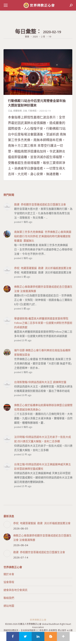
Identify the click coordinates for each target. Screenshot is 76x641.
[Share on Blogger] (50, 636)
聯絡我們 (9, 598)
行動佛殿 (32, 110)
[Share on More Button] (63, 636)
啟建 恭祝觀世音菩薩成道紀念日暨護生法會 (39, 552)
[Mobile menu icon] (6, 5)
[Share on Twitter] (25, 636)
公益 (10, 110)
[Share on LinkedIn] (38, 636)
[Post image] (7, 524)
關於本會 (9, 574)
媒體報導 (17, 110)
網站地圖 (9, 605)
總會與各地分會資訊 (15, 590)
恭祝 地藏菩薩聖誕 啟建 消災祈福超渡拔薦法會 (42, 523)
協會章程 (9, 582)
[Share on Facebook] (12, 636)
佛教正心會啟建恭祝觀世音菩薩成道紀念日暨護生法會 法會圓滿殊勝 (42, 538)
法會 (25, 110)
